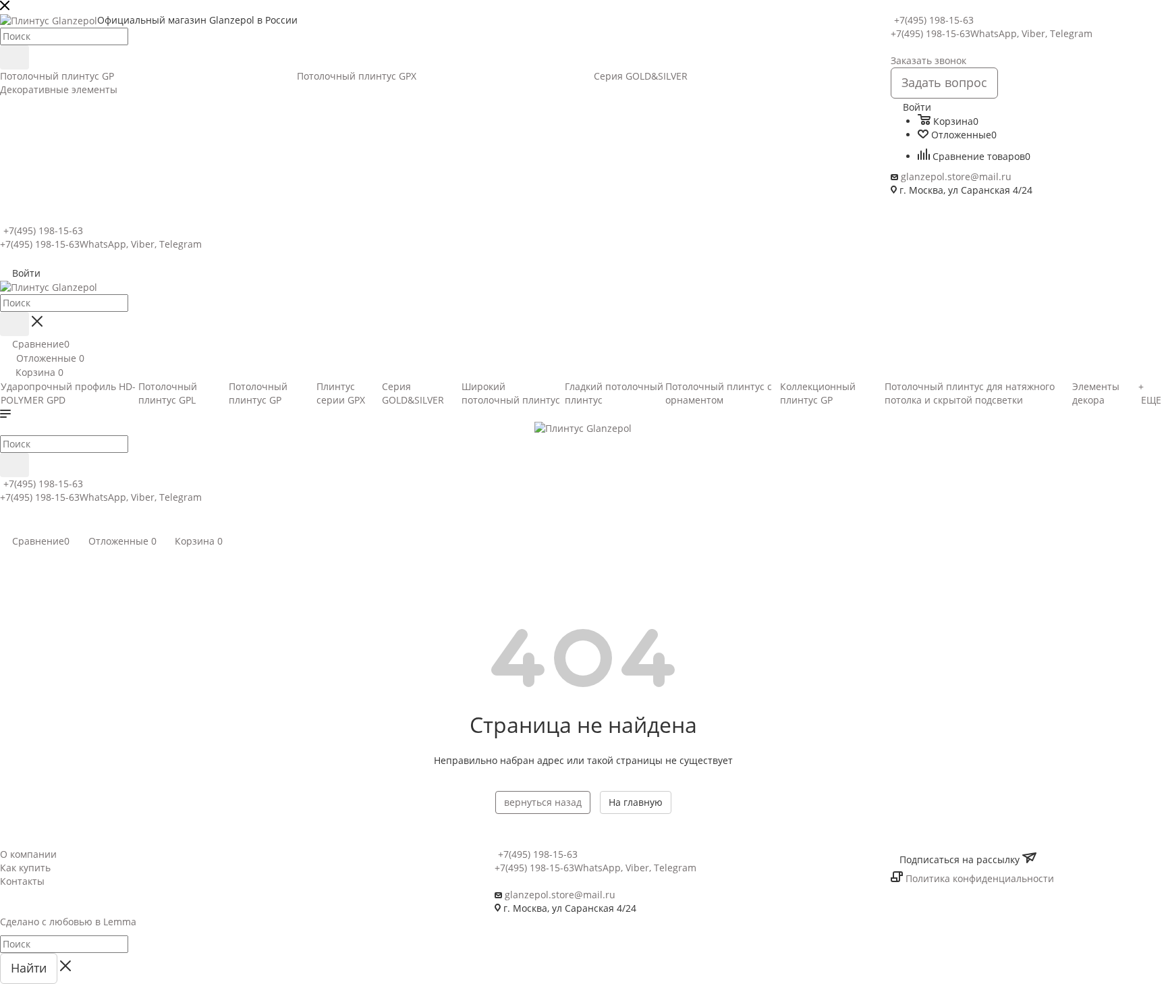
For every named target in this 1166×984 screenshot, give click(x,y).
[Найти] (14, 57)
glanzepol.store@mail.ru (956, 176)
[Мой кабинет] (6, 526)
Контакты (22, 881)
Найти (29, 968)
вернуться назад (543, 802)
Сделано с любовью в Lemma (68, 921)
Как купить (25, 867)
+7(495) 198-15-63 (934, 19)
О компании (28, 854)
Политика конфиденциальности (980, 878)
